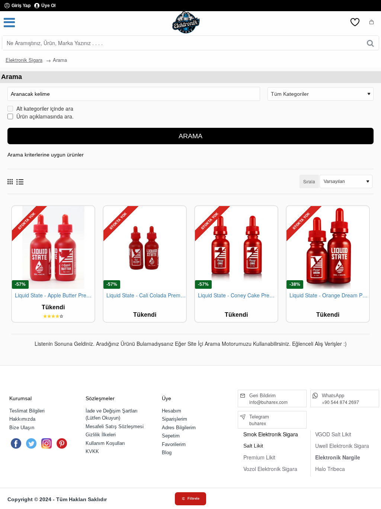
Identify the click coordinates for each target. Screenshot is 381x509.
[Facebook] (16, 443)
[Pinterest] (61, 443)
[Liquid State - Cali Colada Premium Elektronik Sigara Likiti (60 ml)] (144, 247)
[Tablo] (10, 181)
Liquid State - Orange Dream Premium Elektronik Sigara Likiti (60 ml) (329, 295)
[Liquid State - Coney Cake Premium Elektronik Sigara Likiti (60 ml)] (236, 247)
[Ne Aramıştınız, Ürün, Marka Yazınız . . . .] (370, 43)
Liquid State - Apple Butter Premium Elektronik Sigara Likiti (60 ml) (55, 295)
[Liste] (19, 181)
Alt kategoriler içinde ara (44, 108)
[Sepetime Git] (371, 22)
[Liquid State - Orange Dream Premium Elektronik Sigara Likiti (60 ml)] (327, 247)
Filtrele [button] (193, 498)
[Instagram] (46, 443)
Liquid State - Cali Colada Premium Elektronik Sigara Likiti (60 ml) (146, 295)
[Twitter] (31, 443)
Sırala (309, 181)
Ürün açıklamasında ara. (44, 116)
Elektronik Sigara (24, 59)
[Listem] (355, 22)
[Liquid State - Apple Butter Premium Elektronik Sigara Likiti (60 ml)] (53, 247)
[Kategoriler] (9, 22)
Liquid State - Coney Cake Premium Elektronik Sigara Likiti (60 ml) (238, 295)
